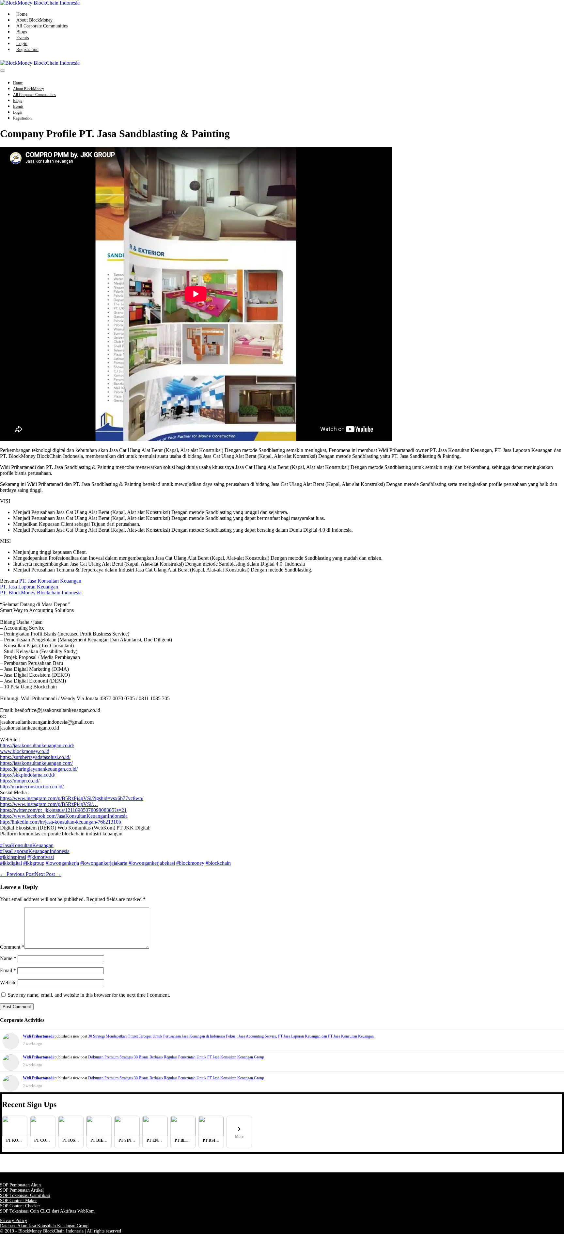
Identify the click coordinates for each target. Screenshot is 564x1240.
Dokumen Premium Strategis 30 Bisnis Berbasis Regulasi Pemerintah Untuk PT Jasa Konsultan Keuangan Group (176, 1057)
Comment (12, 947)
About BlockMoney (34, 20)
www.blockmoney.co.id (24, 751)
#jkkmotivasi (40, 857)
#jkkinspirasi (13, 857)
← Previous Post (17, 874)
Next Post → (48, 874)
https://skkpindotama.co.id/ (27, 775)
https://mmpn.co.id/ (19, 780)
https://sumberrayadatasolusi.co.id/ (35, 757)
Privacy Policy (13, 1220)
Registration (27, 49)
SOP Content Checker (20, 1205)
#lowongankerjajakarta (103, 863)
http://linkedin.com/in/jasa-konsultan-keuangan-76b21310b (60, 822)
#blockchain (218, 863)
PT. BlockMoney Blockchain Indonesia (41, 592)
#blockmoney (190, 863)
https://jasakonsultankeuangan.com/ (36, 763)
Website (8, 982)
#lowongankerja (62, 863)
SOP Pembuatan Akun (20, 1185)
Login (21, 43)
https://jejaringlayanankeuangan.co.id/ (39, 769)
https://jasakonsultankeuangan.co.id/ (37, 745)
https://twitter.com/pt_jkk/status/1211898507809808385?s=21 (63, 810)
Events (22, 37)
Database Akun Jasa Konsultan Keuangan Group (44, 1225)
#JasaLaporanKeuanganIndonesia (35, 851)
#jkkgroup (33, 863)
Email (8, 970)
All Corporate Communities (42, 26)
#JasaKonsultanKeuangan (27, 845)
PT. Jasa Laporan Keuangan (29, 586)
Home (21, 14)
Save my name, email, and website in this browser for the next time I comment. (89, 995)
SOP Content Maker (18, 1200)
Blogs (21, 31)
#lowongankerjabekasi (152, 863)
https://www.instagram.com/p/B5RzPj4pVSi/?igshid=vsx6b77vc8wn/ (71, 798)
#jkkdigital (11, 863)
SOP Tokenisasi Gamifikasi (25, 1195)
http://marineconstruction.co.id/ (32, 786)
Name (8, 958)
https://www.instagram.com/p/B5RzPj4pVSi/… (49, 804)
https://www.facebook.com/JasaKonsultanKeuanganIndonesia (64, 816)
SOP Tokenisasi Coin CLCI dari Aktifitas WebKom (47, 1211)
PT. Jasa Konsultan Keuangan (50, 581)
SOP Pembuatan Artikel (22, 1190)
